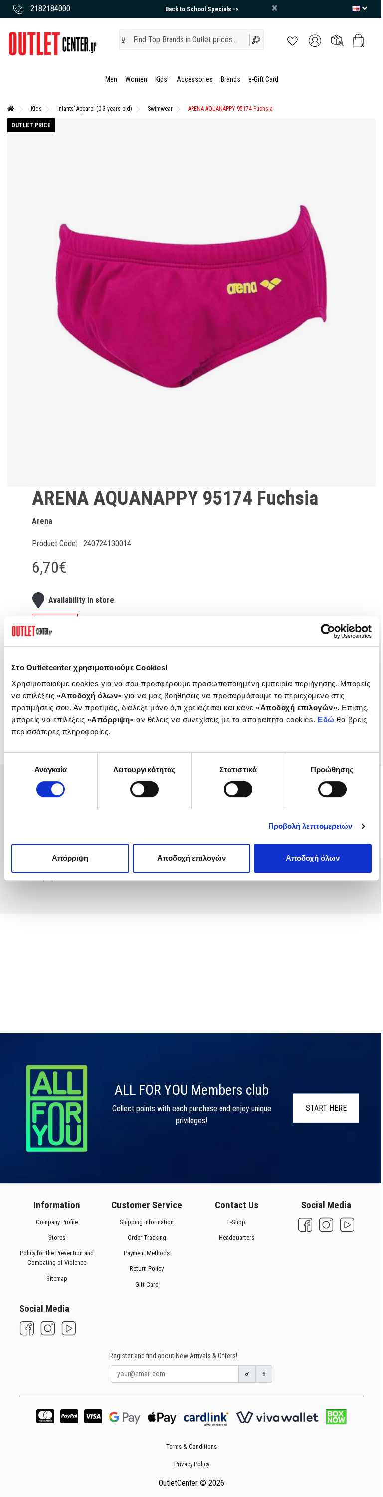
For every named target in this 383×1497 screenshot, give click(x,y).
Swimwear (160, 108)
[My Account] (315, 40)
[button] (123, 40)
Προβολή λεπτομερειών (310, 826)
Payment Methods (147, 1252)
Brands (230, 79)
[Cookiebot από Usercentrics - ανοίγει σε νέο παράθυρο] (328, 631)
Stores (56, 1237)
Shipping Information (147, 1221)
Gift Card (147, 1284)
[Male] (247, 1374)
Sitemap (56, 1278)
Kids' (162, 79)
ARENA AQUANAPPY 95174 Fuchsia (230, 108)
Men (111, 79)
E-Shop (236, 1221)
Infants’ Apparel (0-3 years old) (94, 108)
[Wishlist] (292, 40)
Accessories (195, 79)
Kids (36, 108)
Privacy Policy (191, 1464)
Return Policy (147, 1268)
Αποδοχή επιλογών (191, 858)
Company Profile (57, 1221)
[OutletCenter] (52, 43)
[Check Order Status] (337, 40)
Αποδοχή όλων (313, 858)
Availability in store (81, 600)
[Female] (264, 1374)
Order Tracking (147, 1237)
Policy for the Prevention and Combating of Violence (57, 1257)
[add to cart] (358, 40)
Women (136, 79)
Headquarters (236, 1237)
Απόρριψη (70, 858)
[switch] (144, 789)
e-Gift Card (263, 79)
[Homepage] (10, 108)
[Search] (256, 39)
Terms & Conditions (191, 1446)
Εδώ (327, 719)
